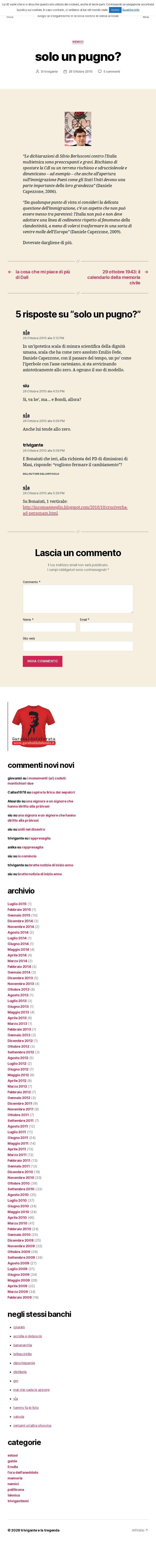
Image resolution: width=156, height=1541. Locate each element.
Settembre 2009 (21, 1257)
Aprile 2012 (17, 1081)
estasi (13, 1455)
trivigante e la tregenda (40, 1530)
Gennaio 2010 (19, 1235)
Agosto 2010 (18, 1195)
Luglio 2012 (17, 1064)
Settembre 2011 (21, 1121)
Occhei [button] (115, 9)
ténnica (14, 1495)
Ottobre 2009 (19, 1252)
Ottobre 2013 (18, 989)
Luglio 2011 (17, 1132)
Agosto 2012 (18, 1058)
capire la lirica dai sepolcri (53, 792)
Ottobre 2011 (18, 1115)
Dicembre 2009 (21, 1240)
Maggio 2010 (18, 1212)
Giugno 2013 (18, 1007)
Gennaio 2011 (19, 1166)
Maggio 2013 (18, 1012)
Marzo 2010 (17, 1223)
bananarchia (22, 1345)
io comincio (27, 856)
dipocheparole (24, 1363)
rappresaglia (40, 838)
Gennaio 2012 (19, 1098)
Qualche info (130, 10)
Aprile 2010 (17, 1218)
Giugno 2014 (18, 944)
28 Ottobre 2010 (80, 71)
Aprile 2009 (17, 1286)
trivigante (51, 71)
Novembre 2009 (21, 1246)
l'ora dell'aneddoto (23, 1472)
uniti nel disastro (31, 829)
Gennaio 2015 (19, 915)
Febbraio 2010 (19, 1229)
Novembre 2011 (20, 1109)
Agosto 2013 (18, 995)
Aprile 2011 (17, 1149)
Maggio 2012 (18, 1075)
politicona (16, 1490)
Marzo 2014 (17, 961)
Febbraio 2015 (19, 910)
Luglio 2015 (17, 904)
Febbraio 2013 (19, 1029)
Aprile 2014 (17, 955)
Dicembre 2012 (20, 1041)
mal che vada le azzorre (31, 1390)
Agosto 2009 (18, 1263)
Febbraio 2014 (19, 967)
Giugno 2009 (18, 1275)
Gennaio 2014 (19, 972)
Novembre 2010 (21, 1178)
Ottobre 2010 (19, 1183)
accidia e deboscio (27, 1336)
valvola (18, 1417)
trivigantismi (18, 1501)
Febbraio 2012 (19, 1092)
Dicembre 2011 (20, 1103)
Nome (28, 619)
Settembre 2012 (21, 1052)
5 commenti (111, 71)
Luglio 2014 (17, 938)
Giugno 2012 (18, 1069)
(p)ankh (19, 1327)
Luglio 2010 (17, 1200)
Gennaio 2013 (19, 1035)
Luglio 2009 (17, 1269)
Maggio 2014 (18, 949)
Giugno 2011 (18, 1138)
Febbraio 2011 (19, 1160)
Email (84, 619)
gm (15, 1381)
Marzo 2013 (17, 1024)
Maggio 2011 (18, 1143)
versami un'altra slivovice (32, 1426)
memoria (15, 1478)
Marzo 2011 (17, 1155)
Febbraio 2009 (20, 1297)
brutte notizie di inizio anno (51, 865)
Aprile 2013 (17, 1018)
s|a (15, 1399)
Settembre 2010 (21, 1189)
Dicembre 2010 (20, 1172)
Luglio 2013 (17, 1001)
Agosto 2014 (18, 932)
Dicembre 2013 (20, 978)
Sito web (29, 638)
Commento (31, 582)
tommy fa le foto (26, 1408)
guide (12, 1461)
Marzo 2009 (18, 1292)
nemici (77, 42)
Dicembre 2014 (20, 921)
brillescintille (22, 1354)
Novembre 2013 (21, 984)
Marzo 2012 (17, 1086)
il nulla (13, 1467)
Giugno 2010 (18, 1206)
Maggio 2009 (19, 1280)
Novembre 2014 (21, 927)
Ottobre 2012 (18, 1046)
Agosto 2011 (18, 1126)
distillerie (20, 1372)
